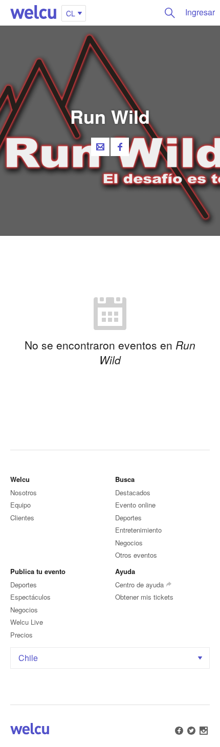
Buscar (170, 13)
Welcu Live (26, 622)
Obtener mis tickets (144, 597)
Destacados (132, 492)
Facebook (120, 147)
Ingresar (200, 12)
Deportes (128, 517)
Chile (28, 658)
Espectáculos (30, 597)
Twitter (191, 730)
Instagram (203, 730)
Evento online (135, 505)
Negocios (129, 542)
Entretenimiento (138, 530)
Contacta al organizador (100, 147)
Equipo (20, 505)
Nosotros (23, 492)
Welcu (33, 13)
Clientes (22, 517)
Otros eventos (136, 555)
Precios (21, 635)
